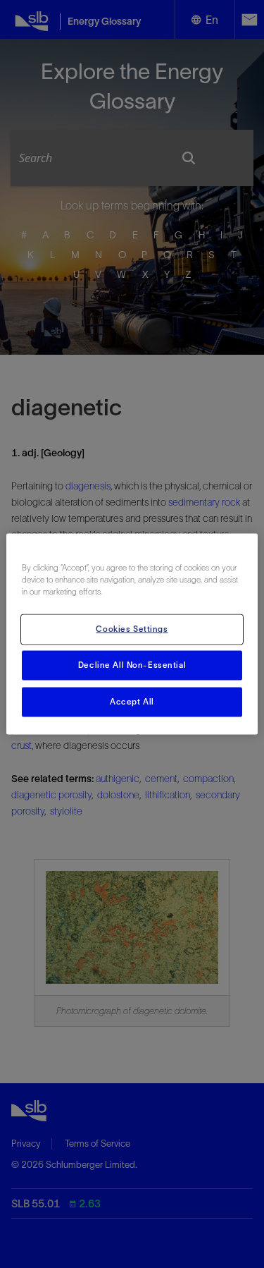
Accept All (132, 701)
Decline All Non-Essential (132, 665)
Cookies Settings (132, 629)
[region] (131, 634)
